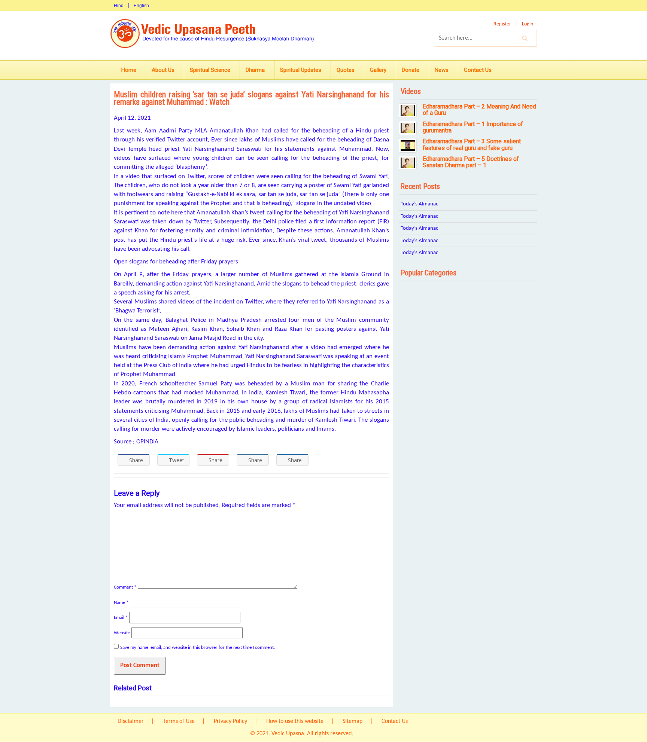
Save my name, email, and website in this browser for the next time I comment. (197, 647)
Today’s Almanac (419, 204)
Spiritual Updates (300, 70)
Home (128, 70)
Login (527, 24)
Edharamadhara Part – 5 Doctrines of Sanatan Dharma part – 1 (471, 162)
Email (121, 617)
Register (502, 24)
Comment (125, 587)
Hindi (119, 5)
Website (122, 632)
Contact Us (478, 70)
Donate (410, 70)
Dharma (255, 70)
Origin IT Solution (376, 734)
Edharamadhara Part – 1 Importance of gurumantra (473, 127)
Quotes (346, 70)
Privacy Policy (230, 721)
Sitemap (352, 721)
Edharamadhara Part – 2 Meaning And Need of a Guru (479, 110)
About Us (163, 70)
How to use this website (295, 721)
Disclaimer (131, 721)
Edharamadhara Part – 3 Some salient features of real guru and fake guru (472, 145)
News (442, 70)
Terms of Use (179, 721)
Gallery (378, 70)
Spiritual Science (210, 70)
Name (121, 602)
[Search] (525, 38)
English (141, 5)
